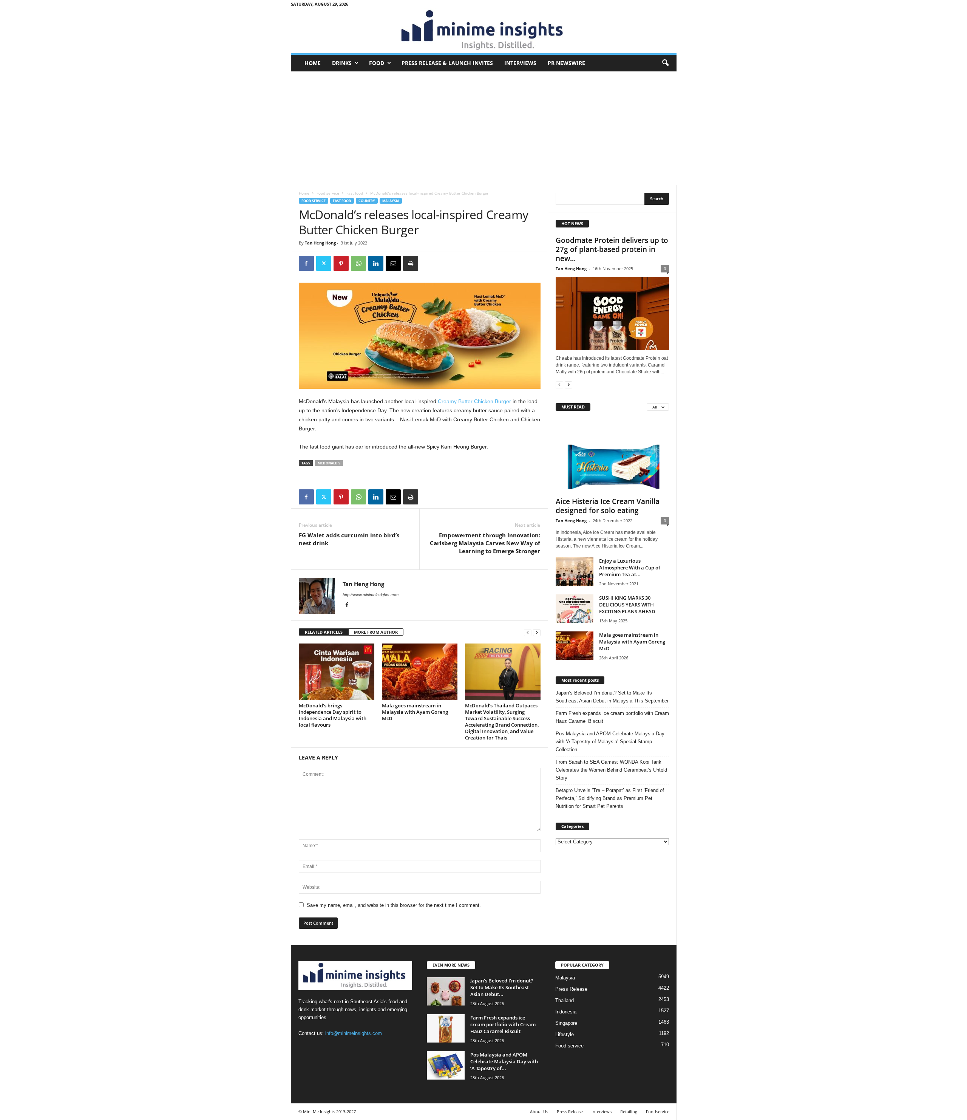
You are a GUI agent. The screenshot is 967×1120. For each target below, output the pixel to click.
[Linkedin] (375, 263)
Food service (328, 193)
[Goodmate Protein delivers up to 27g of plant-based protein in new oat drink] (612, 313)
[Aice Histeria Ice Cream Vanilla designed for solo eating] (612, 455)
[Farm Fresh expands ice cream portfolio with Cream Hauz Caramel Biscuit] (446, 1028)
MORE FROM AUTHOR (376, 632)
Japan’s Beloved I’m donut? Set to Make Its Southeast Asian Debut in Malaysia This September (612, 697)
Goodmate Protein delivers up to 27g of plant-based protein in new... (612, 249)
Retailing (628, 1111)
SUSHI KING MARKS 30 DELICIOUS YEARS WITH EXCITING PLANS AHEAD (627, 604)
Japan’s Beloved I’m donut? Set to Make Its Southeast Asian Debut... (501, 987)
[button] (665, 63)
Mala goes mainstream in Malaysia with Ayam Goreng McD (415, 712)
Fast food (354, 193)
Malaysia (390, 200)
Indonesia (565, 1012)
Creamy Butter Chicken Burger (474, 401)
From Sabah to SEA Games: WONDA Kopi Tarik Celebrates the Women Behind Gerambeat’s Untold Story (611, 770)
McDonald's (329, 463)
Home (312, 63)
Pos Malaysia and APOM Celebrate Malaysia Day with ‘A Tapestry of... (504, 1061)
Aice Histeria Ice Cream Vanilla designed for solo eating (608, 506)
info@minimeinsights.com (353, 1033)
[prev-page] (527, 632)
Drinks (342, 63)
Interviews (520, 63)
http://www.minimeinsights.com (371, 594)
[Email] (393, 263)
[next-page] (537, 632)
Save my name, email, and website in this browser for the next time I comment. (394, 905)
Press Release (571, 989)
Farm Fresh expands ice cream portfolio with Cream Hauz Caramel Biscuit (612, 717)
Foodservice (657, 1111)
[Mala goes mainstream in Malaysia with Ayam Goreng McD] (419, 672)
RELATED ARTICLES (324, 632)
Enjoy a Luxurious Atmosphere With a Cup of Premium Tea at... (629, 567)
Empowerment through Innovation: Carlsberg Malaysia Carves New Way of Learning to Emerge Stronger (485, 543)
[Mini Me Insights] (484, 30)
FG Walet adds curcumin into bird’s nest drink (349, 539)
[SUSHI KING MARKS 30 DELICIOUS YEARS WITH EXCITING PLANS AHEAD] (574, 608)
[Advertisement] (484, 128)
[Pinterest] (341, 263)
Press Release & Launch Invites (447, 63)
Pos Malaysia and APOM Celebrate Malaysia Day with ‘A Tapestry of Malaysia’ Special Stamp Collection (610, 741)
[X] (323, 263)
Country (366, 200)
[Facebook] (306, 263)
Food (376, 63)
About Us (539, 1111)
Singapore (566, 1023)
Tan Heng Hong (320, 243)
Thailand (564, 1000)
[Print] (410, 263)
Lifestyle (564, 1034)
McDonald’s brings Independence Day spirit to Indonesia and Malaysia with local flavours (332, 715)
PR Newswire (566, 63)
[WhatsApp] (358, 263)
